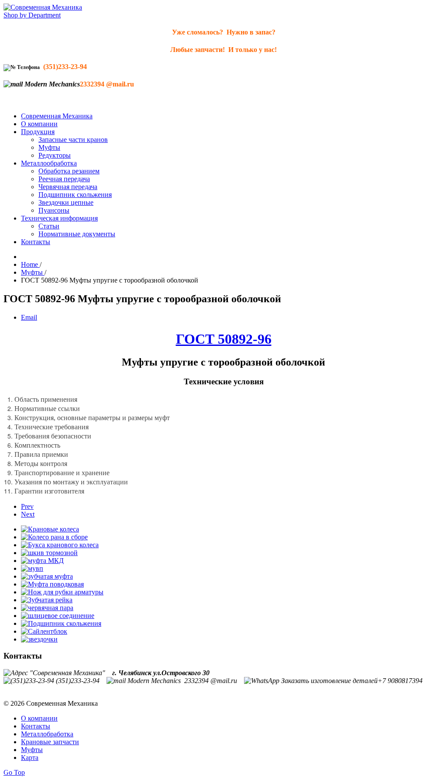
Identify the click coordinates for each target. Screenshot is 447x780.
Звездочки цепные (65, 202)
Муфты (49, 147)
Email (29, 317)
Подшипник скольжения (75, 194)
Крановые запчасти (50, 741)
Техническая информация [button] (59, 218)
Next (27, 514)
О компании (39, 124)
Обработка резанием (69, 171)
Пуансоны (53, 210)
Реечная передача (64, 179)
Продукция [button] (38, 131)
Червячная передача (67, 186)
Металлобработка (47, 734)
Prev (27, 506)
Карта (29, 757)
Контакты (35, 241)
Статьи (48, 226)
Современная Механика (57, 116)
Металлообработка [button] (49, 163)
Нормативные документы (76, 234)
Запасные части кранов (73, 139)
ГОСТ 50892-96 (224, 339)
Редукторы (54, 155)
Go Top (14, 772)
